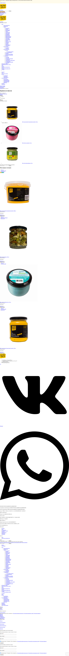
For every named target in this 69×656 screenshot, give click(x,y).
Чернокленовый (8, 41)
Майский (7, 44)
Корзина (3, 531)
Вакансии (5, 82)
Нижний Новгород (3, 625)
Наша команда (6, 77)
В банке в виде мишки (9, 54)
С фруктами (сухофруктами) (10, 60)
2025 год (2, 216)
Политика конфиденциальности (5, 542)
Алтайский (7, 47)
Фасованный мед (6, 49)
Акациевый (7, 38)
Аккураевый (8, 561)
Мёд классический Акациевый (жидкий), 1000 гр (8, 210)
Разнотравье (8, 30)
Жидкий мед (3, 171)
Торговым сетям (6, 81)
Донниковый (8, 32)
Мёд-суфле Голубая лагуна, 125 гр (5, 302)
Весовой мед (6, 26)
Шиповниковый (8, 37)
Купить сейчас (2, 215)
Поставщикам (6, 79)
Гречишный (7, 28)
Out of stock (3, 98)
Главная (1, 88)
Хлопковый (7, 556)
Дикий (7, 31)
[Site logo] (3, 9)
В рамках (7, 53)
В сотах (7, 50)
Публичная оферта (24, 542)
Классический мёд (7, 25)
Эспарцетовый (8, 567)
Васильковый (8, 29)
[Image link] (3, 358)
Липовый (7, 42)
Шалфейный (8, 557)
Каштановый (8, 35)
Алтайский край (3, 170)
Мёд (2, 537)
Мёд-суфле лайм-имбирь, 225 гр (27, 163)
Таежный (7, 48)
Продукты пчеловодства (6, 538)
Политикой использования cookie (33, 641)
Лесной (7, 40)
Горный (7, 551)
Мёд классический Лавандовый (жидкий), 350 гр (8, 348)
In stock (2, 96)
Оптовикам (2, 87)
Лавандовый (8, 33)
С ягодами (7, 57)
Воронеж (1, 628)
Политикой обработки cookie (28, 613)
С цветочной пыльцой (9, 58)
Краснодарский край (4, 217)
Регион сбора (6, 46)
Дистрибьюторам (6, 601)
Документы (5, 76)
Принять (1, 614)
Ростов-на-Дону (2, 627)
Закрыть (1, 94)
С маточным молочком (9, 583)
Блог (2, 529)
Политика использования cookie (16, 542)
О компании (6, 75)
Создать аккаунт (2, 612)
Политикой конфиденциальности (18, 613)
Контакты (3, 534)
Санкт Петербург (2, 622)
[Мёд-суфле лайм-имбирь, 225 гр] (12, 163)
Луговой (7, 43)
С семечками (8, 59)
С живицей (7, 62)
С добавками (6, 55)
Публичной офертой (37, 613)
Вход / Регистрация (5, 605)
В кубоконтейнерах (9, 52)
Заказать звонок (2, 86)
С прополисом (8, 61)
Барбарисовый (8, 562)
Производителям (6, 80)
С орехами (7, 578)
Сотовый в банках (10, 51)
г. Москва (1, 10)
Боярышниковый (8, 36)
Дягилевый (7, 45)
